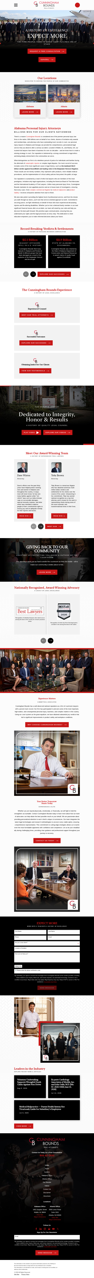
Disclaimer (47, 1193)
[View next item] (33, 274)
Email (50, 937)
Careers (47, 1172)
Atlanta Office (47, 1179)
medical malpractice (59, 190)
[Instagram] (45, 1229)
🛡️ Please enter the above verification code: (28, 970)
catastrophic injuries (32, 163)
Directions (47, 1196)
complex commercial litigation (40, 190)
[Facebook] (36, 1229)
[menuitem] (16, 1274)
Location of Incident (20, 948)
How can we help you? (21, 954)
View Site (40, 1215)
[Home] (46, 5)
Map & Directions (40, 1217)
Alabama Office (47, 1175)
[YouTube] (53, 1229)
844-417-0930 (47, 1155)
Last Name (51, 931)
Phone (17, 937)
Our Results (47, 1182)
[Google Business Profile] (49, 1229)
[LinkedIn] (40, 1229)
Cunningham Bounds (33, 136)
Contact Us (47, 1189)
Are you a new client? (21, 942)
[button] (31, 432)
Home (47, 1169)
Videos (47, 1186)
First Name (18, 931)
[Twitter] (58, 1229)
